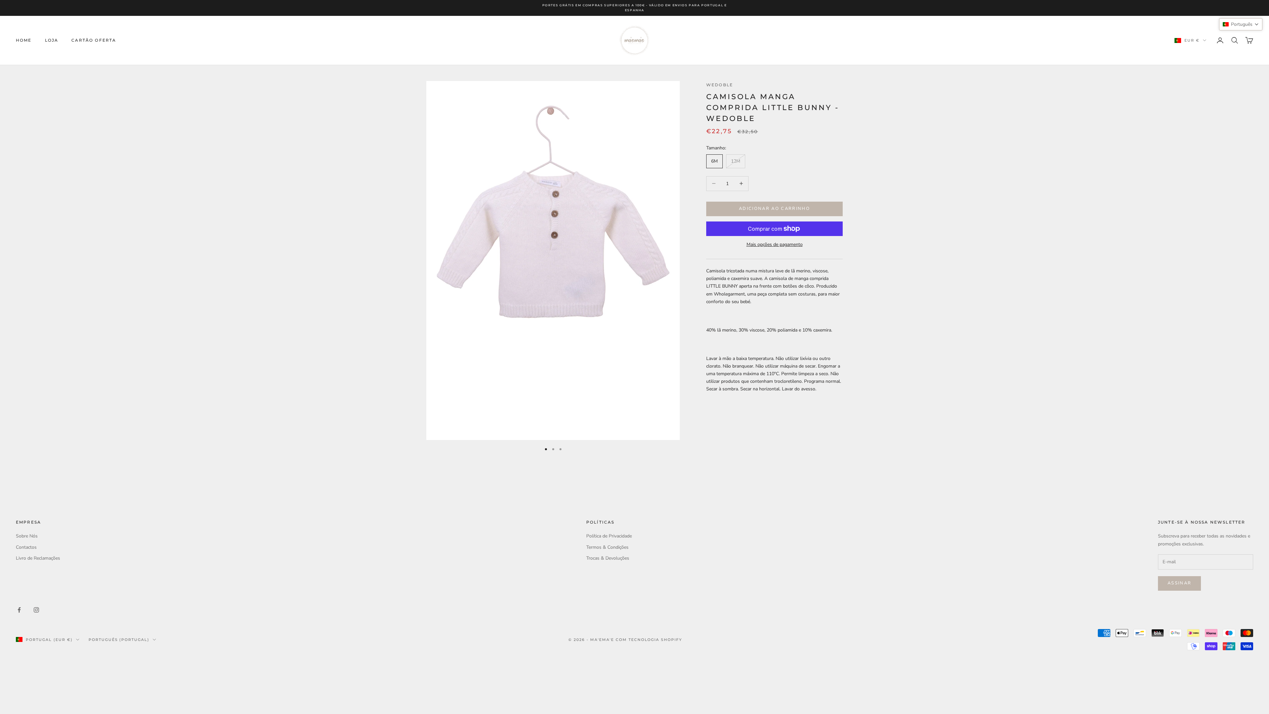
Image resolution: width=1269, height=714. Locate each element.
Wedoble (719, 84)
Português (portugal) (119, 639)
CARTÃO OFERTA (93, 40)
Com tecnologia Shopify (649, 639)
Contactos (26, 547)
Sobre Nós (27, 536)
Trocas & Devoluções (607, 558)
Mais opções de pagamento (775, 244)
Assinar (1179, 583)
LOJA (51, 40)
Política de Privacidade (609, 536)
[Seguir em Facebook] (19, 610)
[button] (1240, 24)
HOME (24, 40)
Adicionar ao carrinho (774, 209)
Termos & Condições (607, 547)
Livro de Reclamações (38, 558)
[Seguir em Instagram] (36, 610)
